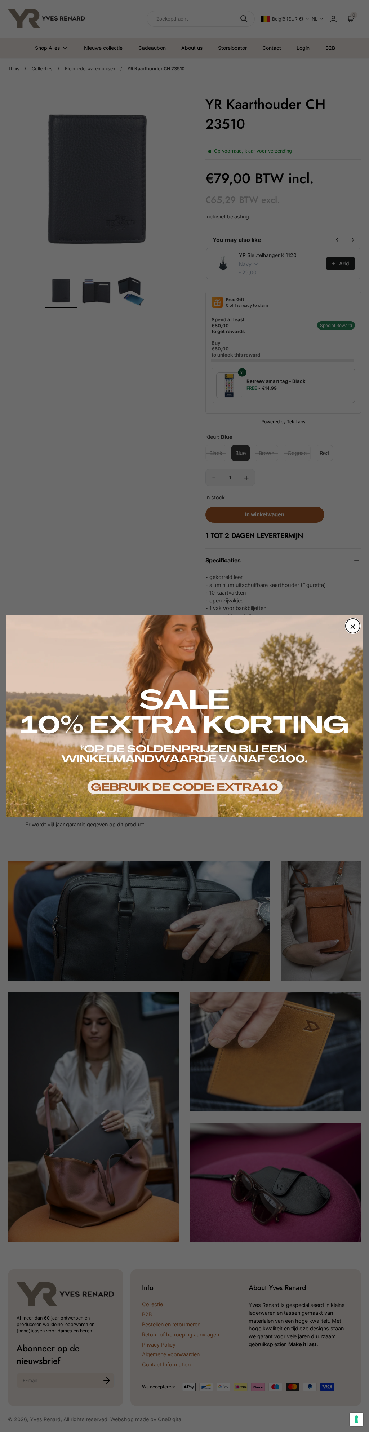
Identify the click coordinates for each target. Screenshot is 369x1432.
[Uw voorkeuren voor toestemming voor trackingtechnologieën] (356, 1419)
